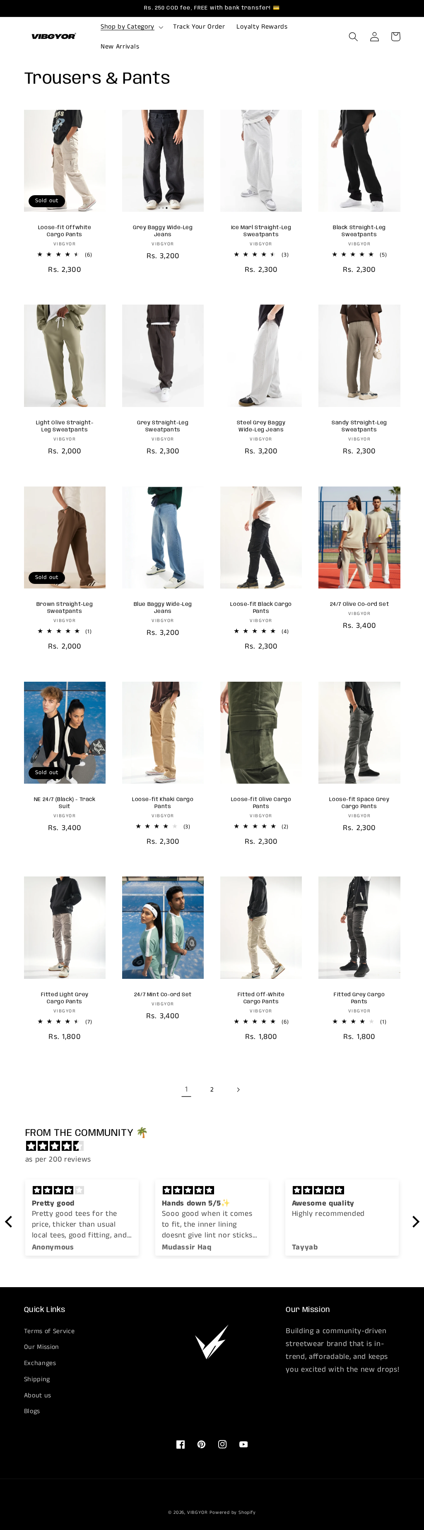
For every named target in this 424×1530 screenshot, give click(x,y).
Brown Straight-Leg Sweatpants (64, 608)
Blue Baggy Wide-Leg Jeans (163, 608)
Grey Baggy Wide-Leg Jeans (163, 231)
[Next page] (237, 1089)
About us (38, 1395)
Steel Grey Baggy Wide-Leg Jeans (261, 426)
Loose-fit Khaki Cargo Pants (163, 803)
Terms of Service (49, 1331)
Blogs (32, 1411)
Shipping (37, 1379)
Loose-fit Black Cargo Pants (261, 608)
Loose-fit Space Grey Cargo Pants (359, 803)
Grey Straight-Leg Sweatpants (162, 426)
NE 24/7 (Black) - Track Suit (65, 803)
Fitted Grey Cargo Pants (359, 998)
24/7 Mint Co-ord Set (163, 994)
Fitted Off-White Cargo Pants (261, 998)
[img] (216, 1146)
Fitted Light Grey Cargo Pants (65, 998)
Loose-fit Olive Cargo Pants (261, 803)
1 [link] (186, 1089)
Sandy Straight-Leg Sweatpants (359, 426)
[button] (131, 27)
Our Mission (42, 1347)
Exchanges (40, 1363)
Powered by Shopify (233, 1512)
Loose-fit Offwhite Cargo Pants (65, 231)
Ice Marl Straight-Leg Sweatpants (261, 231)
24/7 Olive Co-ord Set (359, 604)
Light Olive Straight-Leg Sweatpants (65, 426)
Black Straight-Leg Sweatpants (359, 231)
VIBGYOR (197, 1512)
